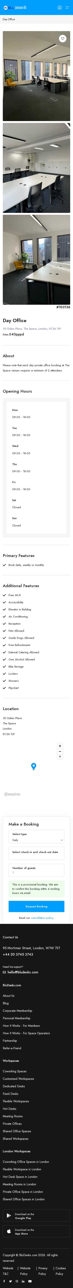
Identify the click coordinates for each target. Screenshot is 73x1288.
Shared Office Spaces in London (24, 1199)
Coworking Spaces (15, 1071)
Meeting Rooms (13, 1116)
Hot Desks (9, 1109)
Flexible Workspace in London (22, 1169)
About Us (8, 996)
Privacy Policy (42, 1271)
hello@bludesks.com (23, 972)
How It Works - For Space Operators (26, 1033)
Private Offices (12, 1124)
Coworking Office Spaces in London (26, 1162)
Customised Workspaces (18, 1079)
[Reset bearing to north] (60, 757)
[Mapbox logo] (12, 794)
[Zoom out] (60, 751)
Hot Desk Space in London (20, 1177)
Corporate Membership (17, 1011)
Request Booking (36, 906)
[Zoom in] (60, 746)
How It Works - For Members (21, 1026)
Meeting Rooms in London (19, 1184)
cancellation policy (42, 918)
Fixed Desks (10, 1094)
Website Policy (25, 1271)
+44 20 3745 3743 (18, 954)
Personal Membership (16, 1018)
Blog (6, 1003)
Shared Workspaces (15, 1139)
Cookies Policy (61, 1271)
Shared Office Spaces (17, 1131)
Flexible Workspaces (16, 1101)
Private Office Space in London (23, 1192)
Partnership (10, 1041)
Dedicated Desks (14, 1086)
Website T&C (8, 1271)
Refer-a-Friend (12, 1048)
